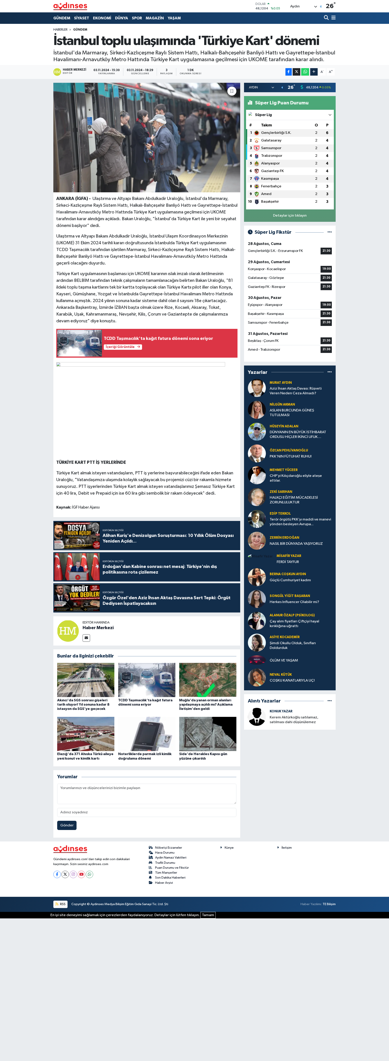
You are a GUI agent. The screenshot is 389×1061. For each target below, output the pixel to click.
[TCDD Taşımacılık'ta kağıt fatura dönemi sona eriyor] (146, 680)
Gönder (67, 825)
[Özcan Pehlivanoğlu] (257, 453)
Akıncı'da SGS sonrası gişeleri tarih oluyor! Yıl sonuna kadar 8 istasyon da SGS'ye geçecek (83, 704)
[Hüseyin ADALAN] (257, 431)
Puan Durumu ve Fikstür (172, 867)
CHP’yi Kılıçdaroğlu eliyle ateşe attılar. (296, 478)
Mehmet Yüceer (284, 470)
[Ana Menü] (333, 18)
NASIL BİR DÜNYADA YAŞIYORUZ (296, 544)
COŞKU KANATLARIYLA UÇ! (292, 680)
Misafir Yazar (289, 556)
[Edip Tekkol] (257, 519)
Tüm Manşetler (166, 872)
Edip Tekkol (280, 513)
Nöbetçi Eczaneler (168, 847)
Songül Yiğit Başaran (290, 596)
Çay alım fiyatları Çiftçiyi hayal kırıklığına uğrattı (294, 623)
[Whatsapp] (89, 874)
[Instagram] (73, 874)
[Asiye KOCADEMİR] (257, 642)
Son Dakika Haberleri (170, 877)
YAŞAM (174, 18)
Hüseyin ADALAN (284, 426)
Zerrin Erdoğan (284, 537)
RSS (62, 904)
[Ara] (327, 18)
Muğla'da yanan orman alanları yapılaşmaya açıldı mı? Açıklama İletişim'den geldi (206, 704)
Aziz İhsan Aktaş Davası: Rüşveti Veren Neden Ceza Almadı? (296, 391)
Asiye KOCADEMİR (285, 637)
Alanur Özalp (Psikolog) (292, 615)
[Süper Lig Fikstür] (330, 232)
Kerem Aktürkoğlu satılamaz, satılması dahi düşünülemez (294, 720)
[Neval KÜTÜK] (257, 678)
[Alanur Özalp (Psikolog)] (257, 621)
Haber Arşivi (164, 882)
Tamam (208, 915)
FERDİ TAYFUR (288, 562)
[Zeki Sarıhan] (257, 497)
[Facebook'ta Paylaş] (288, 72)
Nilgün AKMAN (282, 404)
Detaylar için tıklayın (290, 216)
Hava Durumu (164, 852)
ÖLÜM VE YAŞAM (284, 660)
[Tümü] (330, 372)
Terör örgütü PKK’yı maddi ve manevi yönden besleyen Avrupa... (300, 522)
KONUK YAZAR (281, 711)
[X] (65, 874)
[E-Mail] (86, 638)
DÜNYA (121, 18)
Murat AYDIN (281, 382)
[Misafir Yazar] (260, 556)
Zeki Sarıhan (281, 491)
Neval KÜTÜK (281, 674)
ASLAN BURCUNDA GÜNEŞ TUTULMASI (292, 412)
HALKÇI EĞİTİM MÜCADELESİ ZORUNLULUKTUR (294, 500)
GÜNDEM (61, 18)
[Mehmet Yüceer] (257, 475)
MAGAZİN (155, 18)
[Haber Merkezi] (68, 631)
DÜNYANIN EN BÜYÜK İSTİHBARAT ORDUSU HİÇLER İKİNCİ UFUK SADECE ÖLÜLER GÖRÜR (298, 435)
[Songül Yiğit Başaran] (257, 599)
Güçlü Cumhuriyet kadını (290, 580)
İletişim (287, 847)
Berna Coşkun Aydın (288, 574)
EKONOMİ (102, 18)
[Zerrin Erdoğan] (257, 541)
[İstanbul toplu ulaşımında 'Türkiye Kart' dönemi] (146, 137)
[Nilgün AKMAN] (257, 410)
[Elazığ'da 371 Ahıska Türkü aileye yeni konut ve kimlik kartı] (85, 734)
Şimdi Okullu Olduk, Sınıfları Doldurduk (293, 645)
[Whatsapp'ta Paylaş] (305, 72)
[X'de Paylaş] (296, 72)
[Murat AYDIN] (257, 388)
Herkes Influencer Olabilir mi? (294, 602)
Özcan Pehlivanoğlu (289, 450)
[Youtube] (81, 874)
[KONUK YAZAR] (257, 717)
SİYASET (81, 18)
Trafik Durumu (165, 862)
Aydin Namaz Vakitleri (170, 857)
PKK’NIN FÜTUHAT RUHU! (291, 456)
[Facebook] (57, 874)
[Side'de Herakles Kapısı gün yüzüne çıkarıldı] (207, 734)
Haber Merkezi (98, 628)
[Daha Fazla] (314, 72)
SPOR (137, 18)
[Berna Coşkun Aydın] (257, 577)
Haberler (60, 29)
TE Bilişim (329, 904)
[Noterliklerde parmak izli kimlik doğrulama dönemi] (146, 734)
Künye (229, 847)
